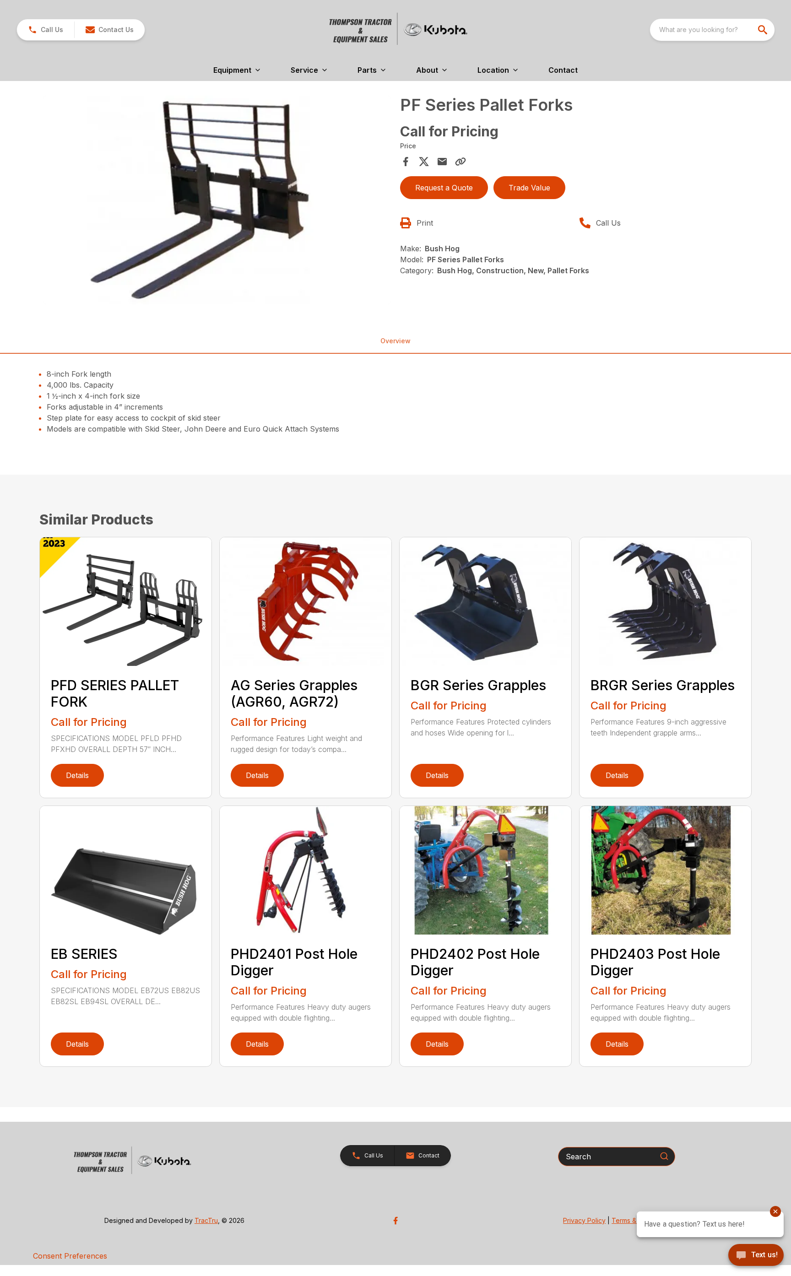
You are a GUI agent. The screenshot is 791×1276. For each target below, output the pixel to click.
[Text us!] (756, 1255)
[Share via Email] (442, 161)
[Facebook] (395, 1220)
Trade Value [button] (529, 187)
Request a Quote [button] (444, 187)
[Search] (664, 1156)
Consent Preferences (70, 1255)
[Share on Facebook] (405, 161)
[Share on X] (423, 161)
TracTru (206, 1220)
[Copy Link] (460, 161)
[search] (764, 29)
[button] (45, 30)
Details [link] (77, 775)
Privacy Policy (584, 1220)
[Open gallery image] (217, 200)
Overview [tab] (395, 341)
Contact (563, 70)
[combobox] (712, 30)
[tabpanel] (217, 201)
